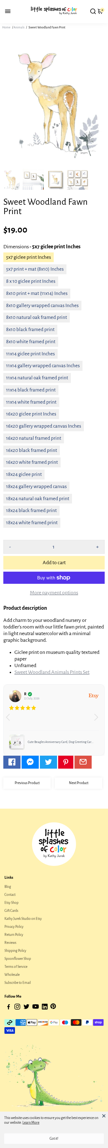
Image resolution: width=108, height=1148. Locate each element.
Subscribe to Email (17, 983)
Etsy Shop (11, 903)
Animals (19, 27)
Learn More (30, 1123)
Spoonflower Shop (17, 959)
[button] (98, 720)
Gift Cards (11, 911)
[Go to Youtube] (35, 1008)
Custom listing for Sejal (59, 742)
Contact (10, 895)
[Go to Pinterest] (65, 762)
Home (6, 27)
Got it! (54, 1139)
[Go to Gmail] (83, 762)
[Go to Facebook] (11, 762)
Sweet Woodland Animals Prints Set (51, 672)
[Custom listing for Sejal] (33, 742)
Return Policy (13, 935)
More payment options (54, 592)
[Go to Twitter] (48, 762)
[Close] (104, 1116)
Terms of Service (15, 967)
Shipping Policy (15, 951)
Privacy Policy (14, 927)
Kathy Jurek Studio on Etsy (23, 919)
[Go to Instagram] (17, 1008)
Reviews (10, 943)
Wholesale (12, 975)
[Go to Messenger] (30, 762)
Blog (7, 887)
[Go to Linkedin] (44, 1008)
